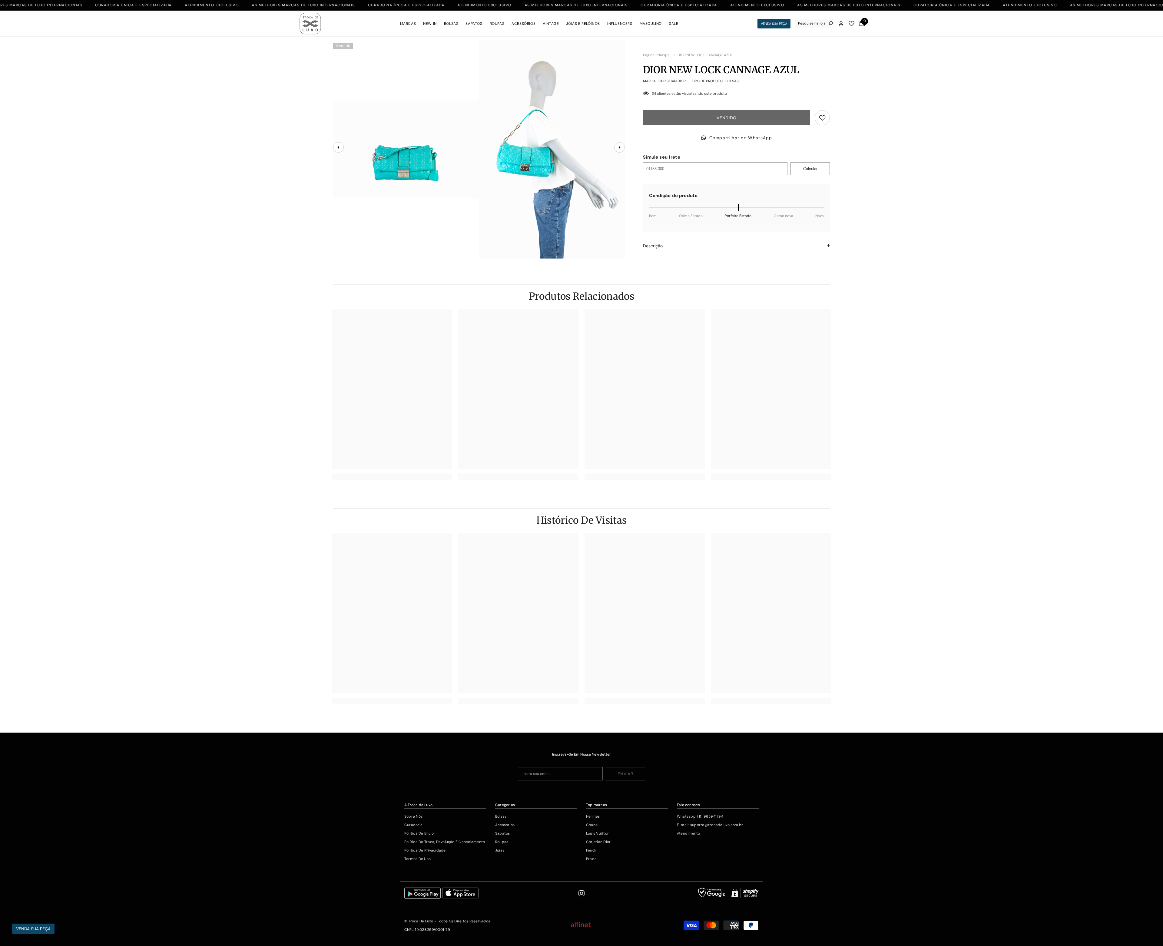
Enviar (625, 773)
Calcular (810, 168)
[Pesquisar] (814, 23)
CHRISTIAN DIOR (672, 81)
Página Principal (657, 55)
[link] (392, 476)
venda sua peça (774, 23)
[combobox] (812, 23)
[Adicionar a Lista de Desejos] (822, 117)
